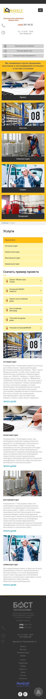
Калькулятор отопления (24, 46)
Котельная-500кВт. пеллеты (17, 290)
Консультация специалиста (24, 56)
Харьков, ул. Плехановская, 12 (25, 642)
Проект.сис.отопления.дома (18, 300)
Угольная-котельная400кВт (20, 328)
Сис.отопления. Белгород (15, 309)
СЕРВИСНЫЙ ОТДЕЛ (10, 565)
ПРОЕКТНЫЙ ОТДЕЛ (10, 435)
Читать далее (9, 402)
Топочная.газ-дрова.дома (17, 319)
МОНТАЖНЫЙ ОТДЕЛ (11, 500)
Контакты (23, 678)
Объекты (23, 669)
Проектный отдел (12, 252)
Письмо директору (24, 51)
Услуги (23, 660)
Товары (23, 666)
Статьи (23, 675)
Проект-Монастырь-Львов (17, 281)
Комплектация (23, 653)
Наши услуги (10, 240)
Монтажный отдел (12, 258)
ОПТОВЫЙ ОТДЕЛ (9, 362)
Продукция (23, 663)
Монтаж (23, 649)
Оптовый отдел (11, 246)
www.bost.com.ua (23, 620)
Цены (23, 672)
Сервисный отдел (12, 264)
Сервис (23, 656)
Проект (23, 646)
